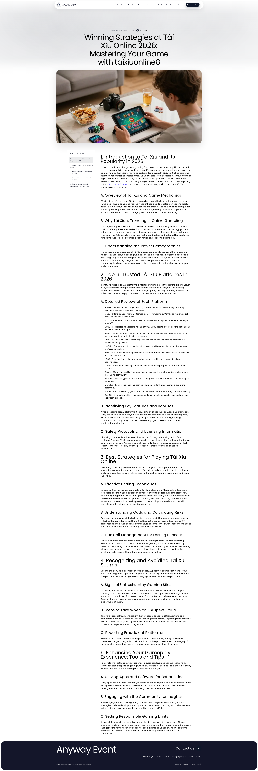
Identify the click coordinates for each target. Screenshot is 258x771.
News (159, 756)
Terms (193, 764)
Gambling (114, 30)
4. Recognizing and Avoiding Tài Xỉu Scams (81, 179)
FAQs (167, 756)
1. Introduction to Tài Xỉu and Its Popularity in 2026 (80, 160)
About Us (178, 764)
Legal (199, 764)
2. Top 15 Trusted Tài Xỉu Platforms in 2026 (81, 166)
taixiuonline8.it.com (118, 184)
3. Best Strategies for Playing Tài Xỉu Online (81, 172)
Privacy (186, 764)
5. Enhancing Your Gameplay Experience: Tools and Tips (79, 185)
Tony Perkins (143, 30)
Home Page (148, 756)
